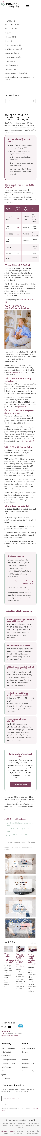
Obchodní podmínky (8, 1124)
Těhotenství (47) (10, 37)
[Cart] (35, 5)
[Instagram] (5, 1027)
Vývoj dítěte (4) (10, 61)
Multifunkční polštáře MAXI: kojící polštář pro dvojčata (20, 960)
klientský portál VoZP (16, 372)
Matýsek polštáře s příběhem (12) (16, 73)
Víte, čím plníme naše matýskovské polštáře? (8, 958)
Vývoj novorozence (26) (13, 45)
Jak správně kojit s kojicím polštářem (18, 835)
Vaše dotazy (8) (10, 69)
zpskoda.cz (21, 407)
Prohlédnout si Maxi (20, 784)
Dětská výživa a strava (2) (13, 49)
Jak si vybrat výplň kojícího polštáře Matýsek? (32, 959)
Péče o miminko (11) (12, 53)
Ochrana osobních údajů (16, 1126)
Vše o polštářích (15, 847)
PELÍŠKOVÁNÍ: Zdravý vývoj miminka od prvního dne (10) (19, 78)
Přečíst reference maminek (9, 1036)
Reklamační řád (21, 1124)
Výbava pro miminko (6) (13, 57)
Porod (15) (9, 41)
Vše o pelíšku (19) (11, 29)
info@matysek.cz (32, 1133)
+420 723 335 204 (19, 1133)
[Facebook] (2, 1027)
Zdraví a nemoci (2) (11, 65)
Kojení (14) (9, 33)
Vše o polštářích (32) (12, 25)
